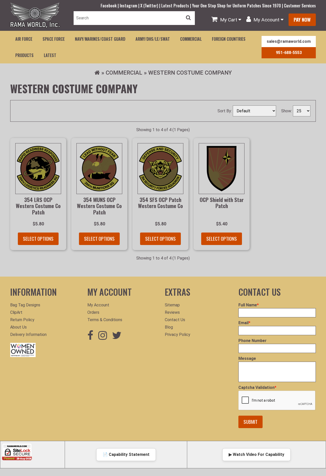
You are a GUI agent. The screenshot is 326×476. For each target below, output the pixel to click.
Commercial (191, 39)
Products (24, 55)
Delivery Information (28, 334)
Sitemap (172, 305)
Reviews (172, 312)
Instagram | (130, 6)
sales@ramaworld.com (289, 41)
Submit (250, 421)
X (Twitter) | (150, 6)
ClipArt (16, 312)
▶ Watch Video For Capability (256, 454)
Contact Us (175, 319)
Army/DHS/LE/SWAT (152, 39)
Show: (287, 110)
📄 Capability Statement (126, 454)
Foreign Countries (229, 39)
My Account (98, 305)
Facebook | (110, 6)
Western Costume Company (190, 72)
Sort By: (225, 110)
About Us (18, 327)
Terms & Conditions (104, 319)
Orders (93, 312)
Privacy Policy (177, 334)
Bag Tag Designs (25, 305)
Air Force (23, 39)
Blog (169, 327)
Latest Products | (176, 6)
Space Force (54, 39)
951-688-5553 (289, 52)
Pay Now (302, 19)
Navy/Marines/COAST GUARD (100, 39)
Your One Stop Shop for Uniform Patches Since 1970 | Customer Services (254, 6)
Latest (50, 55)
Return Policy (22, 319)
